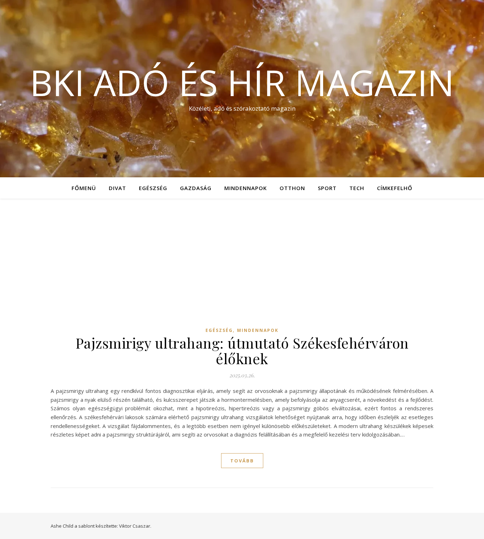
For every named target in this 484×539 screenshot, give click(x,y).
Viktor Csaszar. (135, 526)
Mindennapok (245, 187)
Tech (356, 187)
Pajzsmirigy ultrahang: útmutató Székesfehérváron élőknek (242, 350)
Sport (327, 187)
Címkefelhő (394, 187)
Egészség (153, 187)
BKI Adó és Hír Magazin (242, 82)
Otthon (292, 187)
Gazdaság (196, 187)
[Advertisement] (242, 251)
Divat (117, 187)
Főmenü (84, 187)
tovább (242, 460)
